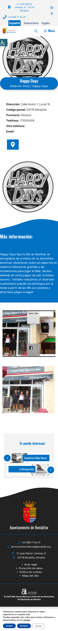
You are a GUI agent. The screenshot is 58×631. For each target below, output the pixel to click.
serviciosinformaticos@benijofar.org (31, 546)
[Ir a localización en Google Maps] (13, 144)
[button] (36, 30)
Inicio (26, 86)
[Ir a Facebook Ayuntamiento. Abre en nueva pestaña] (50, 13)
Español (14, 23)
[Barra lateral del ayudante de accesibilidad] (3, 42)
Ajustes (38, 626)
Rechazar (24, 626)
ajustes (26, 620)
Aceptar (9, 626)
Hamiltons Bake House (35, 458)
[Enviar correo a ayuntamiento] (50, 8)
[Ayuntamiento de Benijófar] (9, 30)
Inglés (46, 23)
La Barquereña (26, 469)
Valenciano (31, 23)
